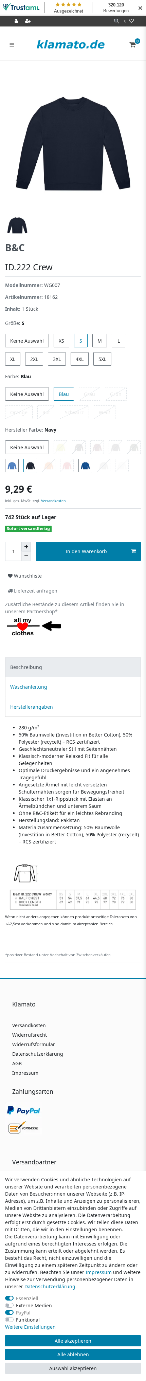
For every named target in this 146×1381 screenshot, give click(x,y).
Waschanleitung (28, 687)
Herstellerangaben (31, 707)
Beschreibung (26, 667)
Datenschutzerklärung (37, 1054)
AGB (17, 1063)
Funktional (28, 1319)
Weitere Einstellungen (30, 1327)
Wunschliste (27, 576)
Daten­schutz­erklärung (49, 1286)
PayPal (23, 1312)
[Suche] (116, 21)
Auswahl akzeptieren (73, 1368)
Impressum (25, 1073)
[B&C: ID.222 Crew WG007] (73, 883)
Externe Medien (34, 1305)
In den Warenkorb (86, 551)
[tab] (73, 667)
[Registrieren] (28, 21)
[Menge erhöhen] (26, 546)
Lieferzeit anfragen (35, 590)
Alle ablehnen (73, 1354)
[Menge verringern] (26, 556)
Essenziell (27, 1298)
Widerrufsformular (33, 1044)
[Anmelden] (17, 21)
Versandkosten (53, 500)
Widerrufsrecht (29, 1035)
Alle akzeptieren (73, 1341)
